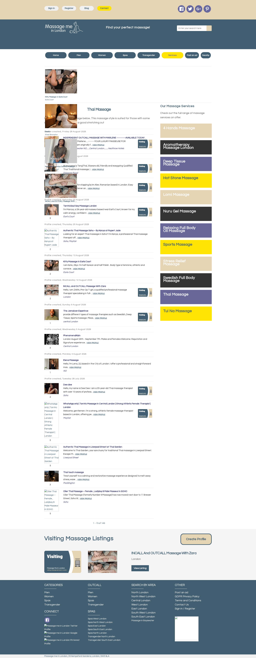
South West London (143, 612)
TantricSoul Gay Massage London (80, 206)
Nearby (205, 55)
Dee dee (67, 385)
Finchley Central (52, 169)
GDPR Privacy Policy (187, 596)
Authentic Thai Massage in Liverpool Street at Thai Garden (92, 447)
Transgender (148, 55)
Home (56, 55)
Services (172, 55)
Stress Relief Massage (174, 262)
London (48, 204)
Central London (140, 600)
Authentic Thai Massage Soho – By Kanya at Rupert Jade (92, 230)
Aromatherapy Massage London (178, 146)
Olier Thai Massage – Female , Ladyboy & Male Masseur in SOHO (95, 491)
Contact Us (182, 604)
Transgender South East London (104, 640)
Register (69, 8)
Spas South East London (100, 629)
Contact (104, 8)
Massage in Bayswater (142, 620)
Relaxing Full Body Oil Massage (179, 229)
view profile (94, 213)
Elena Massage (71, 360)
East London (139, 608)
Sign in (51, 8)
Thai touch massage (73, 472)
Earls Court (49, 100)
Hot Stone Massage (180, 178)
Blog (86, 8)
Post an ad (192, 55)
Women (102, 55)
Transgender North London (101, 636)
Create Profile (196, 539)
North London (139, 592)
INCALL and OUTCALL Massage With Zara (62, 201)
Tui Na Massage (177, 311)
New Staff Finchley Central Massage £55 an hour (65, 167)
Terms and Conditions (188, 600)
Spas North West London (100, 622)
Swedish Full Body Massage (179, 279)
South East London (143, 616)
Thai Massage (175, 294)
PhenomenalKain (71, 335)
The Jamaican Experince (75, 311)
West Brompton (51, 135)
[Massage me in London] (64, 27)
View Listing (140, 568)
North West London (143, 596)
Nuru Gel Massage (179, 211)
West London (139, 604)
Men (79, 55)
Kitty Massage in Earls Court (56, 97)
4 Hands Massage (179, 128)
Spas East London (97, 626)
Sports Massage (177, 244)
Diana (47, 132)
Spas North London (97, 633)
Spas (125, 55)
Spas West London (97, 619)
